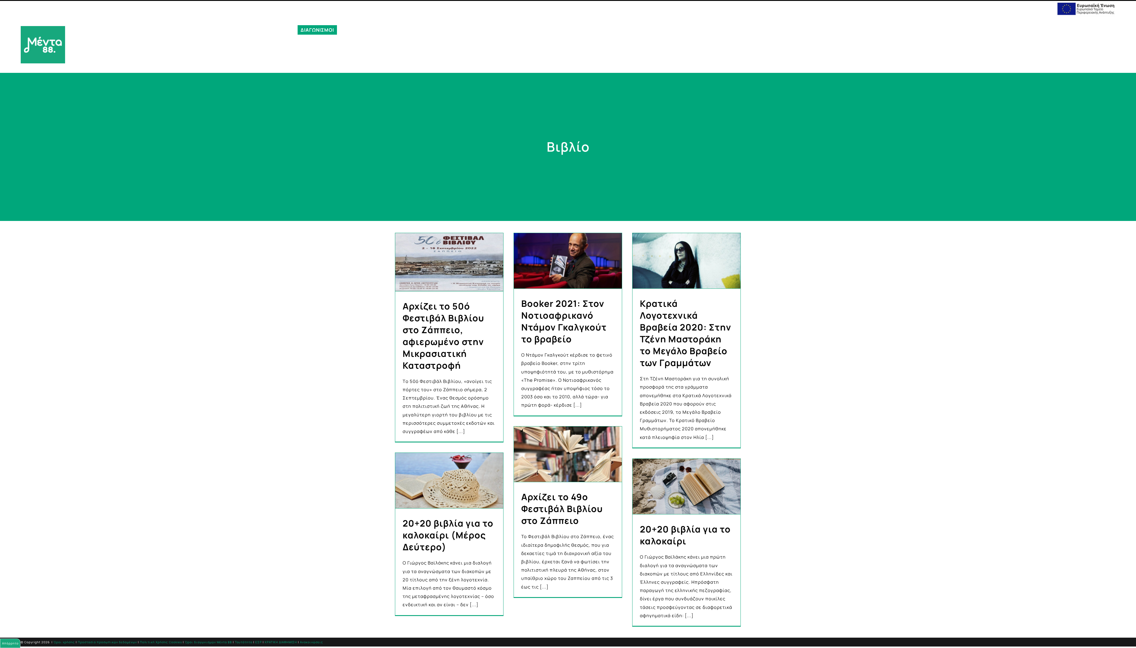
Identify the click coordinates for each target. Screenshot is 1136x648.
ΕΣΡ (258, 642)
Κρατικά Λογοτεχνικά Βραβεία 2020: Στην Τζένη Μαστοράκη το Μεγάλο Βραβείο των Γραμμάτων (685, 333)
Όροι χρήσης (64, 642)
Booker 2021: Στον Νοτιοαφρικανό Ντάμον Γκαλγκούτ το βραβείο (564, 321)
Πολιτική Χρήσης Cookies (161, 642)
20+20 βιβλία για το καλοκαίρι (685, 535)
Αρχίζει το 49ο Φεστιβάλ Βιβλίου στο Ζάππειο (562, 509)
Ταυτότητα (243, 642)
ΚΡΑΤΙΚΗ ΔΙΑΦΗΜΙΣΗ (281, 642)
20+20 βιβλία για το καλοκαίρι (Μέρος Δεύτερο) (448, 535)
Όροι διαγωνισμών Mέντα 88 (208, 642)
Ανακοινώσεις (311, 642)
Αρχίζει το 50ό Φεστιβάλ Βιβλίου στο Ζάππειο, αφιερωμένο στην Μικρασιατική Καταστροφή (443, 335)
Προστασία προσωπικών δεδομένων (107, 642)
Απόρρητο (10, 643)
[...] (460, 431)
